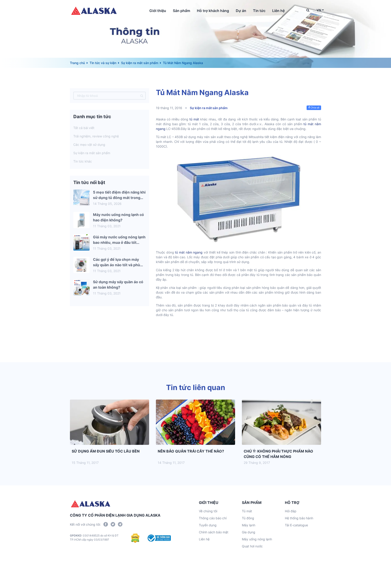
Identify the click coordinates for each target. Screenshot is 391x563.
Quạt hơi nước (252, 546)
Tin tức (259, 10)
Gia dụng (248, 532)
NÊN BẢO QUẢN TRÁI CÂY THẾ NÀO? (191, 451)
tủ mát (194, 119)
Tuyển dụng (208, 525)
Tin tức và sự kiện (103, 63)
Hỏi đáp (290, 511)
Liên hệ (278, 10)
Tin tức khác (82, 161)
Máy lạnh (248, 525)
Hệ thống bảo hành (299, 518)
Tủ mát (247, 511)
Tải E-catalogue (296, 525)
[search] (142, 96)
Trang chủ (77, 63)
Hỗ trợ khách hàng (213, 10)
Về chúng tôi (208, 511)
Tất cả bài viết (83, 128)
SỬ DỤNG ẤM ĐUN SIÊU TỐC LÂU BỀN (106, 451)
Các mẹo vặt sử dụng (89, 144)
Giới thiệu (157, 10)
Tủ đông (248, 518)
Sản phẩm (181, 10)
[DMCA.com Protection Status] (135, 538)
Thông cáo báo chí (212, 518)
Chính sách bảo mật (213, 532)
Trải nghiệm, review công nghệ (96, 136)
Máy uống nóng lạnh (257, 539)
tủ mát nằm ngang (188, 252)
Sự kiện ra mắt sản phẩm (139, 63)
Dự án (241, 10)
